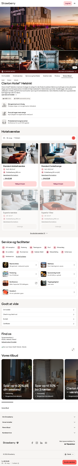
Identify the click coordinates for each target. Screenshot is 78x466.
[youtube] (46, 443)
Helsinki (16, 80)
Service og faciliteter (32, 76)
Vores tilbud (67, 76)
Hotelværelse (17, 76)
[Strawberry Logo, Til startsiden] (8, 3)
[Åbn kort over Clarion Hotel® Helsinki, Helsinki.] (73, 349)
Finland (9, 80)
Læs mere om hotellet (8, 95)
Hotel (3, 80)
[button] (20, 153)
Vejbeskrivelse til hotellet (9, 342)
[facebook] (32, 443)
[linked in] (41, 443)
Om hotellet (6, 76)
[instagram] (37, 443)
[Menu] (74, 3)
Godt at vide (47, 76)
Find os (57, 76)
